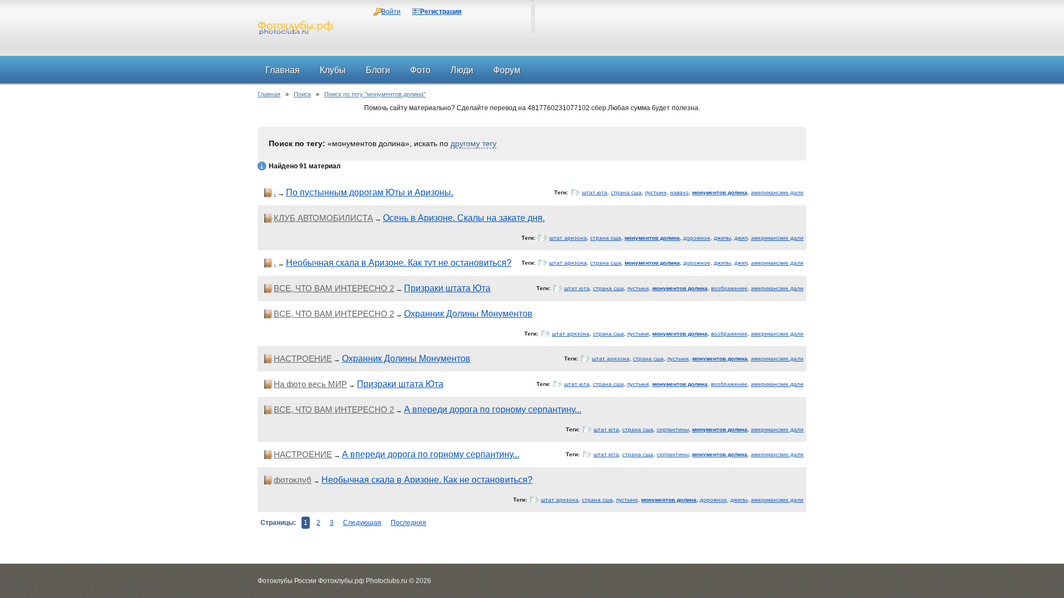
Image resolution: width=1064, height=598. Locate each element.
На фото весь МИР (310, 384)
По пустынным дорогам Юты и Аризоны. (369, 192)
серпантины (673, 429)
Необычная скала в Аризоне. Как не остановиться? (427, 479)
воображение (729, 288)
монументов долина (720, 192)
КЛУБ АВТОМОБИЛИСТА (323, 218)
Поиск (302, 94)
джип (741, 238)
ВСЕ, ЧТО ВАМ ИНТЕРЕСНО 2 (334, 288)
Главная (269, 94)
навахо (679, 192)
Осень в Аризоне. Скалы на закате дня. (464, 218)
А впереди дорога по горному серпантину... (492, 409)
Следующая (362, 523)
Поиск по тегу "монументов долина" (375, 94)
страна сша (626, 192)
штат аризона (568, 238)
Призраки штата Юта (447, 288)
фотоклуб (292, 479)
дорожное (696, 238)
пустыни (656, 192)
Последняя (408, 523)
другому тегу (474, 143)
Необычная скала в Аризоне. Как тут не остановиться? (398, 262)
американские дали (777, 192)
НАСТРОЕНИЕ (303, 358)
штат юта (594, 192)
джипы (722, 238)
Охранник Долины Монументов (468, 313)
